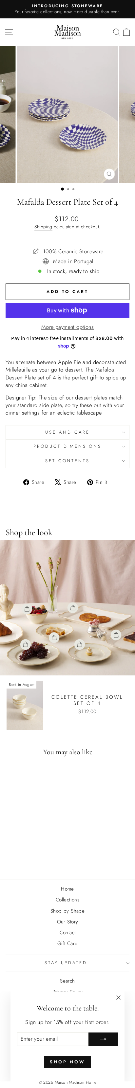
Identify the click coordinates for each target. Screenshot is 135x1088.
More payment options (67, 327)
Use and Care (67, 432)
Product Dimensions (67, 446)
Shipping (43, 227)
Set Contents (67, 461)
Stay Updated (66, 963)
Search (67, 981)
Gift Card (67, 943)
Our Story (67, 921)
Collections (68, 899)
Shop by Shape (67, 911)
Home (67, 889)
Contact (68, 932)
